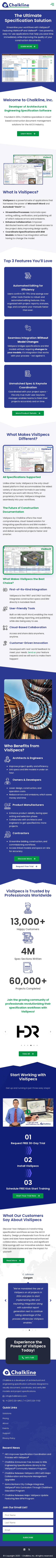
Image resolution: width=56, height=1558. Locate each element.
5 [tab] (34, 1045)
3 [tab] (27, 1045)
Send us (32, 652)
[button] (28, 1112)
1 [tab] (21, 1045)
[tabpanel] (28, 1032)
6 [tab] (37, 1045)
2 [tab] (24, 1045)
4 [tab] (31, 1045)
